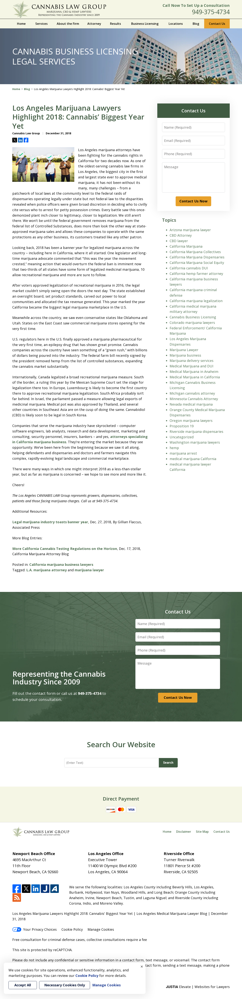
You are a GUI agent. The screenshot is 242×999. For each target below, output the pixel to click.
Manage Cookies (101, 929)
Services (41, 24)
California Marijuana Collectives (195, 252)
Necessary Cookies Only (64, 985)
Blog (196, 24)
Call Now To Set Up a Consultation (196, 5)
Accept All (22, 985)
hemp (174, 447)
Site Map (202, 832)
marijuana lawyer (89, 570)
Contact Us (217, 24)
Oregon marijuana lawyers (191, 420)
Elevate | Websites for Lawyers (198, 986)
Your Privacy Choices (40, 929)
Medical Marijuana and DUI (191, 366)
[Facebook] (16, 888)
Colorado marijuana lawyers (192, 322)
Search (168, 762)
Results (115, 24)
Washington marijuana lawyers (195, 442)
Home (21, 24)
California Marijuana (186, 246)
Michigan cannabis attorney (192, 393)
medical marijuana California (193, 458)
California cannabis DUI (189, 268)
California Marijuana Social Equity (197, 262)
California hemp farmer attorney (196, 273)
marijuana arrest (183, 453)
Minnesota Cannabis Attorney (194, 398)
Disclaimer (183, 832)
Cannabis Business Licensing (193, 317)
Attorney (94, 24)
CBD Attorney (181, 235)
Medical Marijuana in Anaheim (194, 371)
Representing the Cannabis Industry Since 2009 (59, 678)
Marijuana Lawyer (184, 350)
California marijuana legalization (196, 301)
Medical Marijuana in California (195, 377)
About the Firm (68, 24)
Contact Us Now (193, 201)
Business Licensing (144, 24)
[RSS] (16, 897)
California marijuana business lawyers (61, 564)
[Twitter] (26, 888)
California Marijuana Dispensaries (197, 257)
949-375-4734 (211, 12)
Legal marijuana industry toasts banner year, (50, 522)
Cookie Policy (72, 929)
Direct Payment (121, 798)
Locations (176, 24)
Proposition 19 (182, 426)
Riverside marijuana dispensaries (196, 431)
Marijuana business (185, 355)
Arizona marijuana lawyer (190, 230)
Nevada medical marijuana (191, 404)
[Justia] (45, 888)
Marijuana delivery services (191, 360)
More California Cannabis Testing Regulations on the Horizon (64, 548)
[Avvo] (54, 888)
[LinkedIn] (35, 888)
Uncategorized (182, 437)
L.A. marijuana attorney (46, 570)
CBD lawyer (179, 241)
